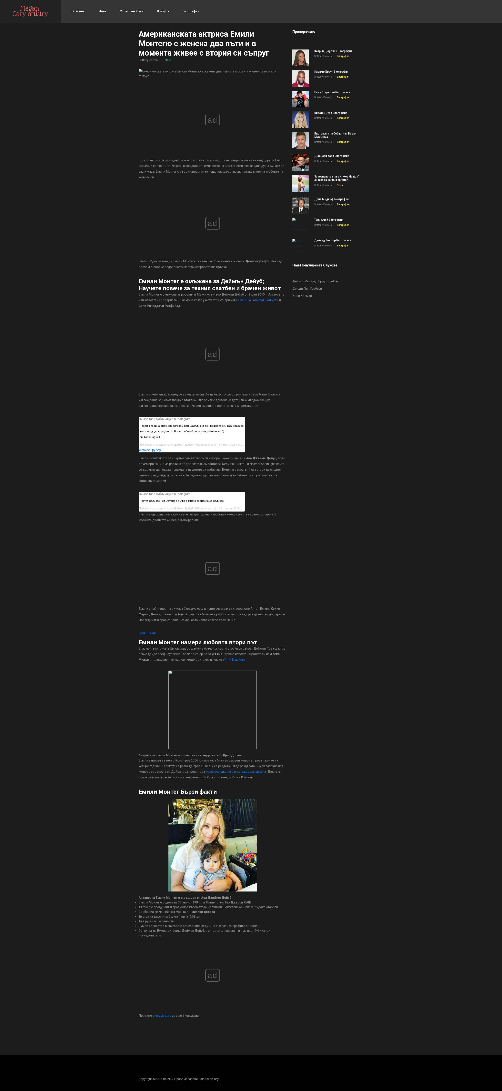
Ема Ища (244, 300)
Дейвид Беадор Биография (332, 240)
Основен (78, 11)
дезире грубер (150, 450)
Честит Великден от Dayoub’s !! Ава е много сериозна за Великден (182, 500)
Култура (163, 11)
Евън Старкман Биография (332, 92)
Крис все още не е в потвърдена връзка (236, 771)
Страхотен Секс (132, 11)
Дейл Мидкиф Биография (331, 199)
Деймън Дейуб (183, 444)
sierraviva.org (162, 1016)
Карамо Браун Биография (331, 71)
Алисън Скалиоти (265, 300)
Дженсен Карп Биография (331, 155)
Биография (191, 11)
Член (102, 11)
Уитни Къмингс (234, 660)
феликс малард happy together (315, 281)
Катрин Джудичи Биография (333, 51)
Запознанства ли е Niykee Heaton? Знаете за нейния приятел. (337, 178)
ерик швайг (147, 633)
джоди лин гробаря (307, 288)
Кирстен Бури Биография (330, 112)
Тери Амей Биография (328, 219)
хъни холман (302, 296)
